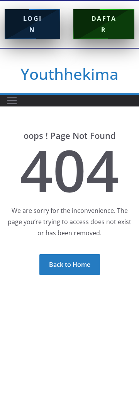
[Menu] (12, 100)
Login (32, 24)
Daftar (104, 24)
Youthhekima (69, 73)
